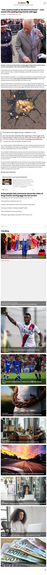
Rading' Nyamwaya (12, 14)
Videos (2, 83)
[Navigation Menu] (44, 3)
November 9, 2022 (26, 141)
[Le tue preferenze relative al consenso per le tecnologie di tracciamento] (46, 431)
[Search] (45, 226)
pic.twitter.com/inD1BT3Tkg (33, 139)
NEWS (20, 14)
